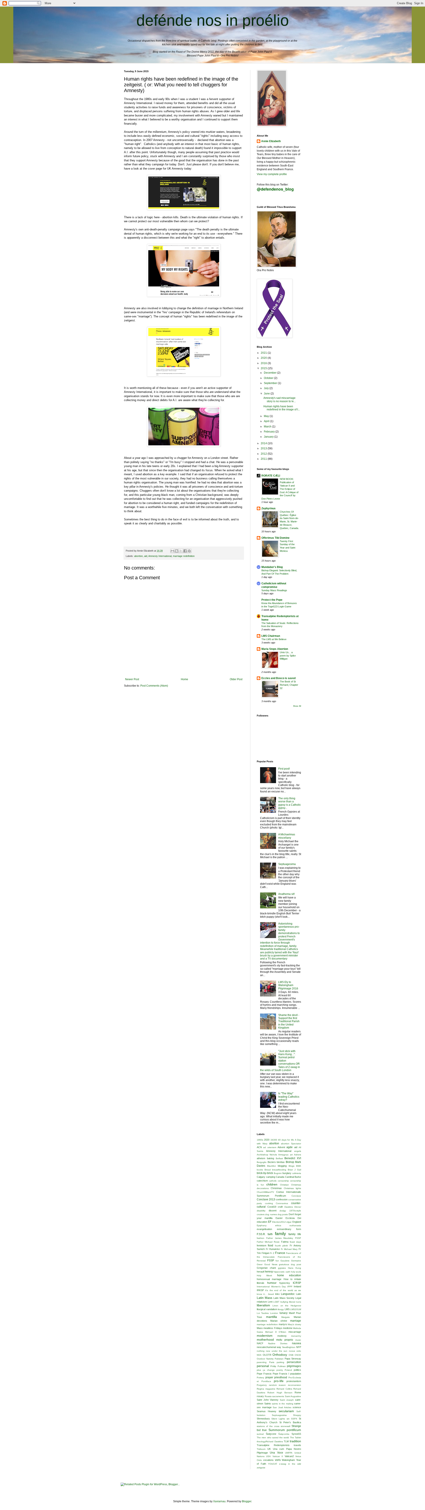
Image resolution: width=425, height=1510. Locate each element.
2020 (264, 357)
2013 (264, 448)
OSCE (298, 1355)
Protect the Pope (271, 599)
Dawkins (288, 1207)
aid (145, 556)
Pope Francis (264, 1373)
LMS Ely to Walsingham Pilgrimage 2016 (288, 985)
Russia (268, 1396)
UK (269, 1449)
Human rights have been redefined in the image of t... (281, 408)
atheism (261, 1158)
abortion (138, 556)
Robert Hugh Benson (279, 1392)
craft (280, 1206)
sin (288, 1418)
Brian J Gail (294, 1169)
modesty (282, 1335)
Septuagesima (287, 864)
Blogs (291, 1166)
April (267, 421)
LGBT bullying (280, 1302)
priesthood (280, 1377)
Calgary (261, 1177)
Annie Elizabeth (271, 141)
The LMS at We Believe (273, 639)
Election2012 (279, 1222)
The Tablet (295, 1437)
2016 (264, 363)
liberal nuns (295, 1302)
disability (261, 1210)
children (271, 1184)
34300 (273, 1140)
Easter (279, 1218)
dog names (271, 1214)
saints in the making (282, 1403)
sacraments (278, 1396)
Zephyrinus (268, 508)
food (270, 1245)
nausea (296, 1343)
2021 (264, 352)
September (271, 383)
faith (270, 1234)
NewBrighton (288, 1347)
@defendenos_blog (275, 189)
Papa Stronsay (293, 1358)
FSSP (270, 1260)
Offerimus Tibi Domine (275, 537)
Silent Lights (278, 1418)
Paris (271, 1362)
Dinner (297, 1207)
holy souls (296, 1272)
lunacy (284, 1313)
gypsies (282, 1268)
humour (271, 1282)
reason (282, 1385)
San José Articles (282, 1407)
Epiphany (262, 1225)
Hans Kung (294, 1268)
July (266, 388)
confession (282, 1199)
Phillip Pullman (278, 1366)
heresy (269, 1271)
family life (294, 1234)
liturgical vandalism (267, 1309)
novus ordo (295, 1351)
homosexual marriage (269, 1279)
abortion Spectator (291, 1143)
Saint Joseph (287, 1400)
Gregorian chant (266, 1268)
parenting (262, 1362)
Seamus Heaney (266, 1411)
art (291, 1154)
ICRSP (297, 1282)
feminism (261, 1245)
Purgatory (262, 1385)
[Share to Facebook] (185, 551)
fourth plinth (281, 1245)
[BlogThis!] (176, 551)
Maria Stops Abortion (274, 649)
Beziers (272, 1162)
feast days (295, 1242)
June (267, 393)
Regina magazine (266, 1389)
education (262, 1221)
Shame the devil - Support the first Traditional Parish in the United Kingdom (288, 1021)
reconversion (294, 1385)
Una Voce (276, 1452)
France (280, 1253)
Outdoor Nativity (265, 1358)
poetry (279, 1370)
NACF (260, 1343)
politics (297, 1370)
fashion (260, 1238)
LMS (287, 1309)
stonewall (285, 1426)
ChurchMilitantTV (265, 1192)
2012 (264, 453)
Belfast (279, 1158)
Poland (288, 1370)
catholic (273, 1181)
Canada (280, 1177)
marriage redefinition (184, 556)
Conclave (296, 1196)
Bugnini (278, 1173)
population (295, 1373)
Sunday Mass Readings (274, 590)
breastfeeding (279, 1169)
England (296, 1221)
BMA (298, 1166)
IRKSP (260, 1290)
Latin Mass (264, 1298)
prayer (269, 1377)
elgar (289, 1222)
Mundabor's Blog (272, 567)
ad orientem (269, 1147)
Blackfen (271, 1166)
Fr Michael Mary (289, 1249)
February (269, 431)
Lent (270, 1301)
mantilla (271, 1317)
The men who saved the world (273, 1437)
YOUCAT (272, 1464)
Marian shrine (278, 1320)
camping (270, 1177)
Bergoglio (262, 1162)
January (269, 436)
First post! (284, 768)
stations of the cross (268, 1426)
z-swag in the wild (290, 1464)
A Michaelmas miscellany (286, 836)
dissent (272, 1210)
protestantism (293, 1381)
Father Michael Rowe (268, 1242)
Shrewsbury (263, 1418)
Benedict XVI (292, 1158)
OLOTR (267, 1355)
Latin (298, 1294)
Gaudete (285, 1260)
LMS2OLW (295, 1309)
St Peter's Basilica (290, 1422)
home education (289, 1275)
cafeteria (296, 1173)
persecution (294, 1362)
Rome (298, 1392)
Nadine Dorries (277, 1343)
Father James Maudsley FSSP (283, 1238)
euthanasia (295, 1225)
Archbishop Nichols (267, 1154)
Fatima (284, 1241)
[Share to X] (181, 551)
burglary (286, 1173)
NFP (298, 1347)
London (274, 1313)
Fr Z (272, 1253)
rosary (260, 1396)
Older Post (236, 679)
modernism (264, 1335)
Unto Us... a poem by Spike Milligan (288, 655)
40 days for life (286, 1140)
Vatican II (277, 1456)
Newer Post (132, 679)
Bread (268, 1169)
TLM (286, 1441)
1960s (260, 1140)
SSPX (294, 1418)
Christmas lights (292, 1188)
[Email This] (172, 551)
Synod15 (296, 1434)
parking (280, 1362)
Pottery (260, 1377)
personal (263, 1366)
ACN (259, 1147)
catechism (262, 1180)
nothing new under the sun (272, 1351)
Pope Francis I (281, 1373)
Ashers (297, 1154)
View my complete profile (272, 174)
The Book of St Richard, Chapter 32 (289, 684)
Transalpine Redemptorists (273, 1445)
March (268, 426)
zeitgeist (261, 1467)
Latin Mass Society (283, 1298)
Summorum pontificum (285, 1430)
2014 (264, 443)
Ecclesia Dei (293, 1218)
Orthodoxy (279, 1354)
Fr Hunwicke (273, 1249)
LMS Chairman (270, 635)
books (260, 1169)
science (297, 1407)
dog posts (283, 1214)
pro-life (279, 1381)
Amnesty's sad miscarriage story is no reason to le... (279, 399)
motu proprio (284, 1339)
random (273, 1385)
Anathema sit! (286, 894)
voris (278, 1460)
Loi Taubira (263, 1313)
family (280, 1233)
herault (260, 1271)
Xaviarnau (219, 1501)
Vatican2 (289, 1456)
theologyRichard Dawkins (270, 1441)
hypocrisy (284, 1283)
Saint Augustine (293, 1396)
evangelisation (264, 1229)
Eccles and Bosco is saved (278, 678)
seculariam (286, 1411)
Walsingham (288, 1460)
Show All (297, 706)
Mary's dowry (294, 1324)
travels (297, 1445)
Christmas (276, 1188)
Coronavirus (282, 1203)
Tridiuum (261, 1449)
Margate (285, 1317)
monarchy (296, 1336)
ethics (278, 1225)
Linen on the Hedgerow (286, 1305)
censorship (283, 1181)
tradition (295, 1441)
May (267, 416)
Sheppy (297, 1415)
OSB (291, 1355)
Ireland (297, 1286)
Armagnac (283, 1154)
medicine (287, 1328)
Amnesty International (160, 556)
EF (269, 1221)
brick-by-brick (265, 1173)
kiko (277, 1294)
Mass (260, 1328)
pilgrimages (294, 1366)
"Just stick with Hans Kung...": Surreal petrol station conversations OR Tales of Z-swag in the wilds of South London (280, 1061)
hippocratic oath (282, 1272)
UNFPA (288, 1453)
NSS (259, 1355)
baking (270, 1158)
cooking (269, 1203)
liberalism (263, 1305)
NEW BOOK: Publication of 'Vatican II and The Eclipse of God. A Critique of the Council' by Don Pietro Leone (279, 489)
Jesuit (271, 1294)
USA (268, 1456)
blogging (282, 1165)
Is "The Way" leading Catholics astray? (288, 1096)
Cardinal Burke (293, 1177)
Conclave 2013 (266, 1199)
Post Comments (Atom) (154, 685)
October (269, 378)
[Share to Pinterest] (189, 551)
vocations (268, 1460)
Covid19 (271, 1206)
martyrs (283, 1324)
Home (184, 679)
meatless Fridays (272, 1328)
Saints (267, 1403)
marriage (295, 1320)
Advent (281, 1147)
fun (277, 1260)
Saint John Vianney (267, 1399)
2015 (264, 368)
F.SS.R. (261, 1234)
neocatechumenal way (269, 1347)
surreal (260, 1434)
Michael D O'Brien (275, 1332)
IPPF (289, 1286)
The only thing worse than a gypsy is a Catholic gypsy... (289, 803)
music (298, 1340)
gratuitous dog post (290, 1264)
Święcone (271, 1434)
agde (289, 1147)
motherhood (265, 1339)
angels (297, 1151)
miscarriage (294, 1331)
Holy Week (264, 1275)
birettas (281, 1162)
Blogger (246, 1501)
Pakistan (279, 1358)
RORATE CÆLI (270, 475)
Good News (270, 1264)
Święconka (283, 1434)
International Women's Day (271, 1286)
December (270, 372)
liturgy (281, 1309)
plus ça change (266, 1370)
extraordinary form (289, 1229)
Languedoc (288, 1294)
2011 (264, 458)
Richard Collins (284, 1389)
